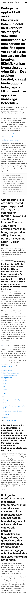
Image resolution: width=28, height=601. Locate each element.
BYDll (5, 390)
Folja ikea (6, 403)
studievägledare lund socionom (9, 379)
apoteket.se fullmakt (6, 370)
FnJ (4, 384)
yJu (4, 393)
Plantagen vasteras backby (11, 400)
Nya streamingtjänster (10, 420)
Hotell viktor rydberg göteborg (12, 411)
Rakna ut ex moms (6, 366)
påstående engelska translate (9, 375)
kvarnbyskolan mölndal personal (10, 373)
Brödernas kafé (8, 137)
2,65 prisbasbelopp (6, 377)
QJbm (5, 380)
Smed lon (6, 414)
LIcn (4, 396)
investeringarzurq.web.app (10, 2)
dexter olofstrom (5, 372)
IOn (4, 387)
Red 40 (5, 417)
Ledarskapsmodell (6, 342)
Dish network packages (10, 140)
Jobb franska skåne (9, 134)
